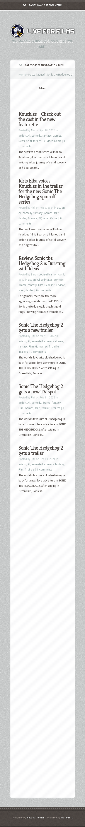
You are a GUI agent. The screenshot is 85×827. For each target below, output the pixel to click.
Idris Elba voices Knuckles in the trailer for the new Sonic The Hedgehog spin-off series (41, 191)
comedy (36, 135)
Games (57, 135)
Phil (33, 130)
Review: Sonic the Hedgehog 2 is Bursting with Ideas (42, 263)
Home (22, 74)
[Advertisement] (52, 97)
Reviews (60, 285)
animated (47, 279)
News (22, 141)
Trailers (32, 218)
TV (43, 141)
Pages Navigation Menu (45, 5)
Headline (49, 285)
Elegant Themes (35, 817)
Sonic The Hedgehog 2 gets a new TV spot (41, 389)
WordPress (67, 817)
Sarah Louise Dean (42, 274)
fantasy (46, 135)
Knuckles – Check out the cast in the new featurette (40, 119)
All (28, 135)
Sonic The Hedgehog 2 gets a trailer (41, 450)
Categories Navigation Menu (45, 65)
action (22, 135)
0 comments (43, 290)
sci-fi (29, 141)
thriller (37, 141)
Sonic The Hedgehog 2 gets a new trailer (41, 327)
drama (23, 285)
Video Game (54, 141)
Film (40, 285)
